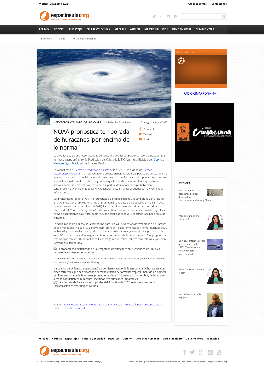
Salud (62, 38)
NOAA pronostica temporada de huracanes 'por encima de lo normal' (91, 139)
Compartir (149, 129)
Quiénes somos (197, 3)
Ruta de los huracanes (84, 38)
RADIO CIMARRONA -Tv (199, 93)
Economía (46, 38)
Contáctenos (219, 3)
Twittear (147, 134)
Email (146, 139)
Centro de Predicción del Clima (92, 170)
